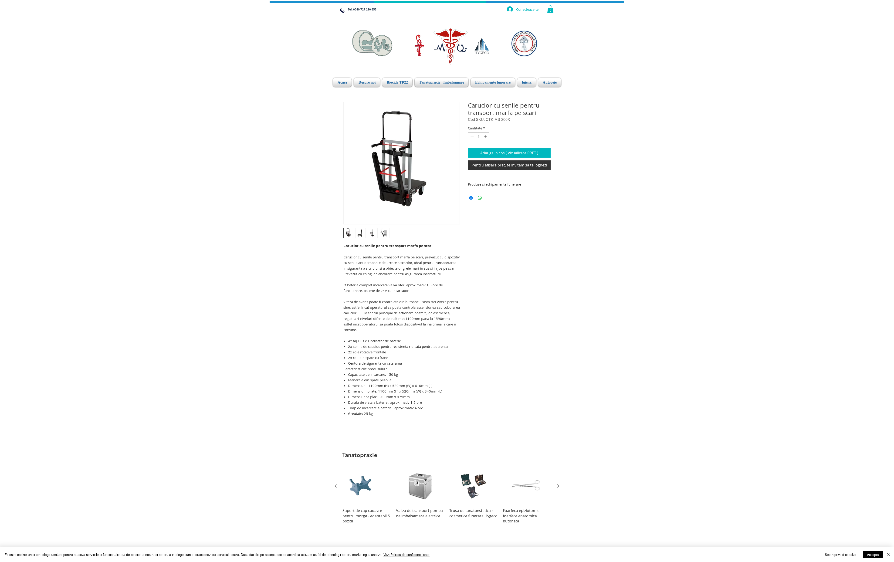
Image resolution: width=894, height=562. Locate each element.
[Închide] (888, 554)
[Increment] (486, 136)
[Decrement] (471, 136)
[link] (550, 9)
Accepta (873, 554)
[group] (447, 495)
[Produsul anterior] (336, 486)
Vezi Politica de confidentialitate (406, 554)
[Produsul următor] (558, 486)
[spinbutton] (478, 136)
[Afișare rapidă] (366, 486)
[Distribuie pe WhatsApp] (480, 195)
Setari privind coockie (840, 554)
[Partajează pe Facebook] (471, 195)
